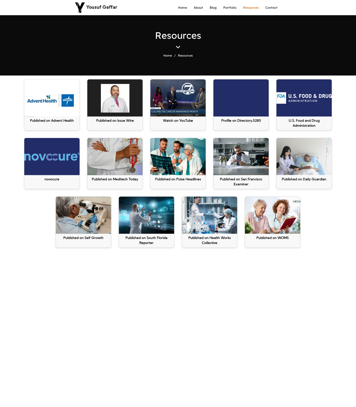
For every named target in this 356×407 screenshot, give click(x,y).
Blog (213, 7)
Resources (251, 7)
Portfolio (229, 7)
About (198, 7)
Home (182, 7)
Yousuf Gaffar (101, 7)
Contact (271, 7)
